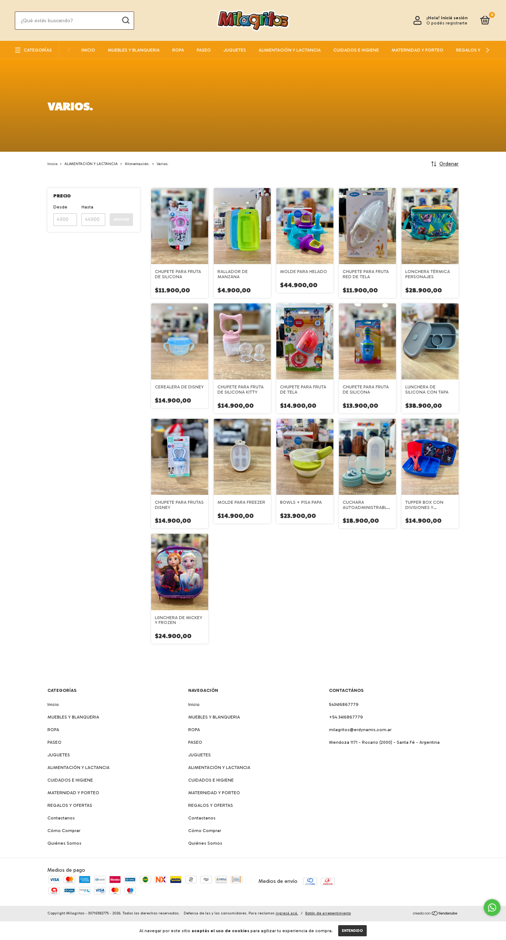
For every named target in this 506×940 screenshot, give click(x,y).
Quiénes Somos (64, 843)
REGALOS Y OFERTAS (478, 50)
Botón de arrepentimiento (328, 913)
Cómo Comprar (63, 830)
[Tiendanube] (435, 914)
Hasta (87, 207)
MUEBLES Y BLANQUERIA (134, 50)
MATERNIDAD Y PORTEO (417, 50)
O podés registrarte (446, 23)
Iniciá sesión (454, 17)
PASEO (204, 50)
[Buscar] (125, 20)
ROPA (178, 50)
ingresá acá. (287, 913)
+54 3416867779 (346, 717)
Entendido (352, 931)
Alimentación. (137, 164)
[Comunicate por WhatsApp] (492, 907)
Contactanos (61, 818)
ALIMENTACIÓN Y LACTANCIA (290, 50)
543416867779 (344, 704)
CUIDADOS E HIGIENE (356, 50)
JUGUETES (234, 50)
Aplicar (121, 219)
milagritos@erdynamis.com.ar (360, 729)
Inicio (88, 50)
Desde (60, 207)
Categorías (38, 50)
